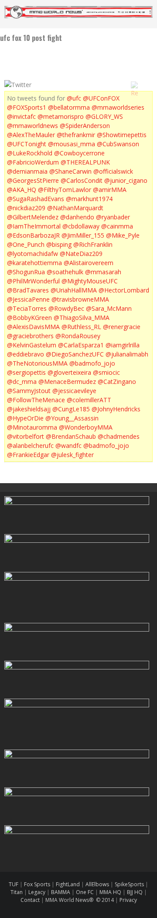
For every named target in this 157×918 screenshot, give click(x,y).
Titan (16, 892)
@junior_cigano (125, 180)
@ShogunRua (26, 272)
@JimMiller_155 (82, 235)
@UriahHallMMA (74, 290)
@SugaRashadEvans (35, 199)
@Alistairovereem (88, 263)
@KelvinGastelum (31, 345)
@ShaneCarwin (70, 171)
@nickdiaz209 (26, 208)
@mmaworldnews (32, 125)
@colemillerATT (89, 400)
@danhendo (77, 217)
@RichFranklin (93, 244)
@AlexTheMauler (31, 135)
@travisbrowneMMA (80, 299)
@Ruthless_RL (81, 327)
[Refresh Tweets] (134, 84)
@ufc (74, 98)
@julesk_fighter (72, 455)
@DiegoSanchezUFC (75, 354)
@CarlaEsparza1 (81, 345)
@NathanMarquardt (75, 208)
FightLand (68, 884)
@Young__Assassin (72, 418)
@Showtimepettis (122, 135)
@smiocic (106, 372)
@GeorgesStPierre (33, 180)
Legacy (36, 892)
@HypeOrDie (25, 418)
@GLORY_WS (104, 116)
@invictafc (21, 116)
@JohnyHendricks (116, 409)
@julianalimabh (127, 354)
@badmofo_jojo (92, 363)
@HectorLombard (124, 290)
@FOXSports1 (26, 107)
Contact (30, 900)
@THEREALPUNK (85, 162)
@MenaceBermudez (67, 381)
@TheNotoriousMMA (37, 363)
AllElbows (97, 884)
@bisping (59, 244)
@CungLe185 (71, 409)
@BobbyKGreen (29, 317)
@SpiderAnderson (85, 125)
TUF (13, 884)
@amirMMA (109, 189)
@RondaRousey (77, 336)
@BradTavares (28, 290)
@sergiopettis (26, 372)
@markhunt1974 (89, 199)
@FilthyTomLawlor (64, 189)
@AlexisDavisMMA (33, 327)
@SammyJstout (29, 391)
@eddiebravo (25, 354)
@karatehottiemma (34, 263)
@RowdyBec (66, 308)
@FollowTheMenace (36, 400)
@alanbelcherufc (30, 445)
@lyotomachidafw (32, 253)
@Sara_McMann (109, 308)
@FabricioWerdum (33, 162)
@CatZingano (117, 381)
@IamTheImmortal (34, 226)
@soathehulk (65, 272)
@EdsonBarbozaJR (33, 235)
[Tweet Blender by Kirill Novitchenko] (144, 84)
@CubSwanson (118, 144)
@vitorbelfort (25, 436)
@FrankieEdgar (28, 455)
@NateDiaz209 (81, 253)
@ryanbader (113, 217)
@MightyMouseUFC (89, 281)
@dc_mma (22, 381)
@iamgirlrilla (123, 345)
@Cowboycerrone (79, 153)
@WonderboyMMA (86, 427)
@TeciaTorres (27, 308)
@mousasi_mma (71, 144)
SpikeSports (129, 884)
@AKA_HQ (21, 189)
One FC (85, 892)
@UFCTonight (26, 144)
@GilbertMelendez (32, 217)
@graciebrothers (30, 336)
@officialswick (113, 171)
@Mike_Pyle (123, 235)
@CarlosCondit (81, 180)
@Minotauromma (32, 427)
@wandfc (68, 445)
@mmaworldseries (118, 107)
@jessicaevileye (74, 391)
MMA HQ (110, 892)
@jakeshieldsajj (29, 409)
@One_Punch (25, 244)
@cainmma (117, 226)
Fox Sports (36, 884)
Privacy (128, 900)
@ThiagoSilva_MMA (81, 317)
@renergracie (121, 327)
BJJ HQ (135, 892)
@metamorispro (61, 116)
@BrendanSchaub (71, 436)
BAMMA (60, 892)
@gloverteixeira (69, 372)
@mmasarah (103, 272)
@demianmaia (27, 171)
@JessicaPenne (28, 299)
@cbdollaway (80, 226)
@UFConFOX (101, 98)
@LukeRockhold (29, 153)
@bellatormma (69, 107)
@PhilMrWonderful (33, 281)
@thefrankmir (76, 135)
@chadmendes (119, 436)
